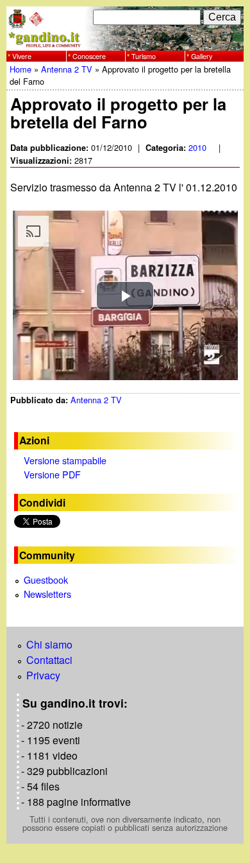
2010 (197, 147)
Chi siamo (49, 644)
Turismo (143, 55)
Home (20, 69)
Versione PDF (52, 474)
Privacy (43, 675)
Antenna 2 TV (66, 69)
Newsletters (47, 593)
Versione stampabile (65, 460)
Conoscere (89, 55)
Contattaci (49, 659)
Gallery (201, 55)
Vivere (21, 55)
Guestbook (46, 579)
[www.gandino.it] (125, 42)
